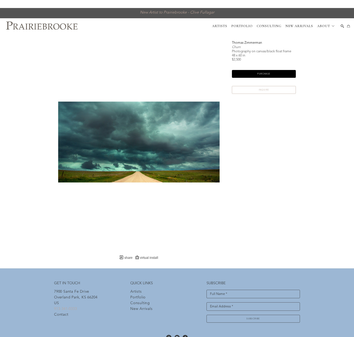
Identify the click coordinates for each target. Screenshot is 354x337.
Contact (61, 314)
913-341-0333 (65, 309)
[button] (326, 26)
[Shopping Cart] (348, 26)
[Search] (342, 26)
